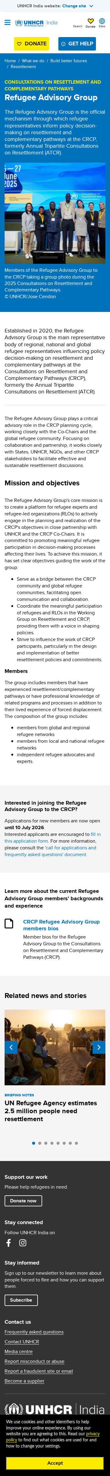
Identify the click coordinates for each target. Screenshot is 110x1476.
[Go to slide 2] (41, 1145)
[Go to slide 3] (47, 1145)
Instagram (23, 1243)
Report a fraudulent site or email (39, 1371)
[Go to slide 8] (78, 1145)
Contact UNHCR (22, 1341)
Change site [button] (74, 6)
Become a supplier (24, 1381)
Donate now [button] (23, 1200)
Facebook (9, 1243)
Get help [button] (80, 43)
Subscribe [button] (21, 1299)
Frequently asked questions (34, 1332)
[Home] (36, 23)
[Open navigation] (7, 23)
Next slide (99, 1047)
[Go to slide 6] (66, 1145)
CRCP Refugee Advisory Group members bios (61, 925)
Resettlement (23, 66)
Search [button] (77, 26)
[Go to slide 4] (53, 1145)
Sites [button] (102, 26)
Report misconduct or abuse (34, 1361)
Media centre (19, 1351)
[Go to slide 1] (35, 1145)
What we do (33, 61)
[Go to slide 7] (72, 1145)
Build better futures (68, 61)
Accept (55, 1463)
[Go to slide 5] (60, 1145)
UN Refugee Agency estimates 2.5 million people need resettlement (51, 1111)
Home (10, 61)
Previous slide (11, 1047)
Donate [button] (91, 26)
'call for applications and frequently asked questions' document (50, 851)
